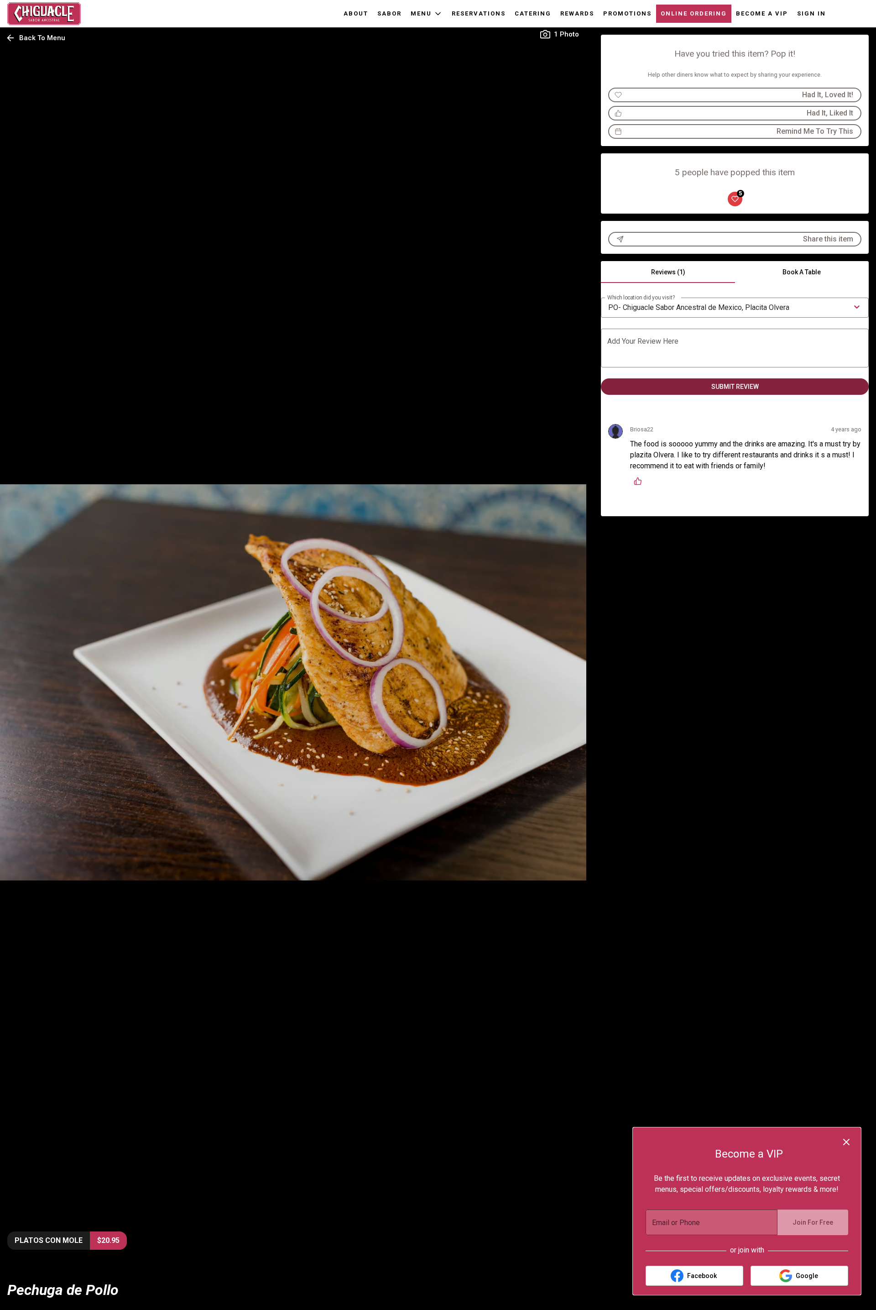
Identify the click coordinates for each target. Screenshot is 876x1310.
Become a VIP (762, 13)
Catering (533, 13)
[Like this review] (640, 481)
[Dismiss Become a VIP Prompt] (846, 1142)
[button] (426, 14)
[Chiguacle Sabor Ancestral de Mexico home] (48, 13)
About (356, 13)
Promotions (627, 13)
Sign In (811, 13)
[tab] (668, 272)
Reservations (479, 13)
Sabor (389, 13)
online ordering (694, 13)
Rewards (577, 13)
